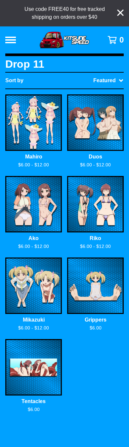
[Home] (64, 40)
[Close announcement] (120, 13)
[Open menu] (10, 40)
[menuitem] (64, 80)
